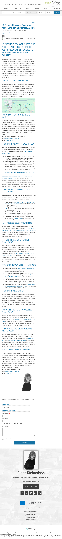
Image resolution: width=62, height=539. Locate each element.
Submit (24, 443)
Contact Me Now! (31, 486)
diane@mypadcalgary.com (12, 138)
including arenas (18, 218)
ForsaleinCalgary (31, 517)
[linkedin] (35, 493)
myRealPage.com (31, 529)
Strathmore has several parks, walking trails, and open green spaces (20, 202)
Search (57, 12)
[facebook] (22, 493)
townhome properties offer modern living (19, 275)
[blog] (39, 493)
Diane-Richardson (31, 514)
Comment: (5, 426)
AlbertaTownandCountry (31, 516)
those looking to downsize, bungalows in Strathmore (20, 285)
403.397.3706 (9, 140)
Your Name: (5, 413)
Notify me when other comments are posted (15, 439)
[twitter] (31, 493)
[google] (26, 493)
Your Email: (5, 418)
